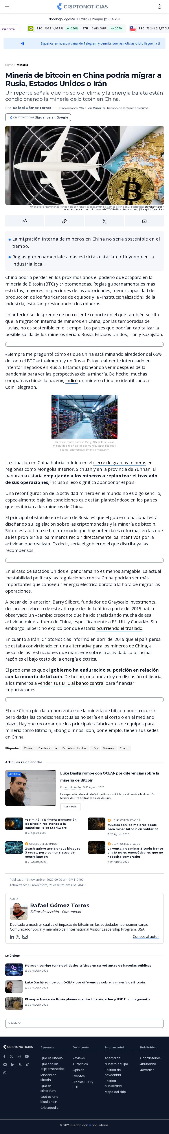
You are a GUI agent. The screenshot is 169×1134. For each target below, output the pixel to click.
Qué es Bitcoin (51, 1058)
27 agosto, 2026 (36, 833)
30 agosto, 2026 (94, 787)
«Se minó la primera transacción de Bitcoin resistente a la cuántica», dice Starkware (51, 823)
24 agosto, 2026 (36, 862)
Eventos (79, 1076)
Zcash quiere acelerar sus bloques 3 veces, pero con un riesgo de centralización (52, 852)
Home (9, 65)
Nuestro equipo (116, 1064)
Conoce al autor (146, 936)
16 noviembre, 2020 (72, 108)
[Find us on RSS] (20, 1064)
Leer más (72, 805)
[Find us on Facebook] (4, 1056)
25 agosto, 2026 (119, 834)
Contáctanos (150, 1058)
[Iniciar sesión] (159, 6)
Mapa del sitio (115, 1092)
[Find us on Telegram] (5, 1064)
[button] (84, 220)
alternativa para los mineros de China (108, 646)
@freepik (144, 209)
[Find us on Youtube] (27, 1056)
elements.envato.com (77, 209)
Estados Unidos (74, 748)
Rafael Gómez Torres (32, 108)
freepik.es (158, 209)
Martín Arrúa (72, 787)
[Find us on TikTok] (27, 1064)
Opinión (78, 1070)
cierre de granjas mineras (119, 462)
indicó (71, 380)
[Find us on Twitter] (11, 1056)
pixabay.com (129, 209)
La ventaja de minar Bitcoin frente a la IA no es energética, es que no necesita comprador (135, 852)
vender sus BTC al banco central (71, 683)
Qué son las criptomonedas (52, 1066)
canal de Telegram (84, 43)
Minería (22, 65)
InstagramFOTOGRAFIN (105, 209)
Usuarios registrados (126, 820)
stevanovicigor (154, 206)
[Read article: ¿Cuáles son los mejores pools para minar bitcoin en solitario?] (96, 824)
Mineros (109, 748)
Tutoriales (80, 1064)
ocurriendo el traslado (119, 628)
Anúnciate (148, 1064)
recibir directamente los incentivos (105, 537)
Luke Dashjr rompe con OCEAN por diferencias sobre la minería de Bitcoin (85, 982)
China (28, 748)
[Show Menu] (7, 6)
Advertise (147, 1070)
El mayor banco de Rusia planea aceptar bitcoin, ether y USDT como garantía (87, 999)
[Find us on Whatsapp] (4, 1072)
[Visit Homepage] (82, 6)
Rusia (124, 748)
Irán (95, 748)
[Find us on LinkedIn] (12, 1064)
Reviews (79, 1058)
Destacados (48, 748)
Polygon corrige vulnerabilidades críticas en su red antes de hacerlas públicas (88, 965)
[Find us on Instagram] (19, 1056)
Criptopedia (49, 1107)
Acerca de (113, 1058)
